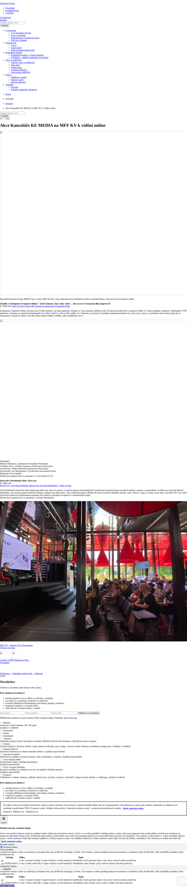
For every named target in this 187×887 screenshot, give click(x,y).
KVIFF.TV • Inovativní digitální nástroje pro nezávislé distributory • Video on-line (35, 485)
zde (75, 718)
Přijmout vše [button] (18, 811)
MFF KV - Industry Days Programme (16, 645)
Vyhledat (4, 26)
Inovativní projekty (11, 754)
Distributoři (8, 736)
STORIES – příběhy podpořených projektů (29, 57)
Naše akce (15, 65)
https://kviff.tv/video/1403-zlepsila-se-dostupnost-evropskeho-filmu (41, 306)
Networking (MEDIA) (21, 72)
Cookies (3, 660)
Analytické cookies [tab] (8, 866)
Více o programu (18, 35)
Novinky (15, 87)
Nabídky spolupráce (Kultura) (24, 89)
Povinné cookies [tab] (7, 844)
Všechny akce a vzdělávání (22, 62)
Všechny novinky (7, 648)
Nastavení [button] (7, 811)
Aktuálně (9, 84)
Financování (10, 43)
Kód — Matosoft (35, 673)
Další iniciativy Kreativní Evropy (25, 38)
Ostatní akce (16, 67)
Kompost (7, 775)
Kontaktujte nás (12, 10)
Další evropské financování (22, 50)
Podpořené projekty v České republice (27, 55)
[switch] (1, 869)
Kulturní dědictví (10, 749)
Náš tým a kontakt (19, 40)
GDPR (11, 660)
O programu (10, 30)
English (3, 20)
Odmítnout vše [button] (31, 811)
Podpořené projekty (13, 52)
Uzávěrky (9, 13)
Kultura (6, 744)
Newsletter (10, 8)
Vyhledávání (5, 17)
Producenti (8, 730)
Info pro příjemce (18, 82)
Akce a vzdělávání (13, 60)
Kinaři (6, 733)
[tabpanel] (93, 858)
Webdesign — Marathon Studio (13, 673)
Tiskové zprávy (17, 80)
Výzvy (14, 45)
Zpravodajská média (12, 759)
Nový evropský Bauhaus (14, 767)
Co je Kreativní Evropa (21, 33)
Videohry (7, 739)
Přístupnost (19, 660)
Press (26, 660)
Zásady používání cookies (133, 808)
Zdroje (8, 75)
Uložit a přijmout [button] (7, 886)
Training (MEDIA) (19, 70)
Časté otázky (16, 48)
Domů (8, 94)
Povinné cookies (10, 847)
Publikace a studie (19, 77)
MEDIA (7, 723)
